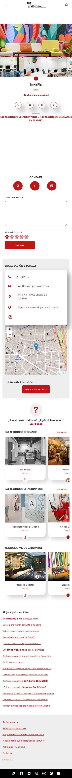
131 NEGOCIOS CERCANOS (56, 117)
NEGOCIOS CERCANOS (36, 389)
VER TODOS (61, 432)
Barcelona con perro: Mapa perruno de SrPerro (27, 668)
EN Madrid (36, 120)
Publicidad (8, 753)
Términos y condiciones (14, 728)
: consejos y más (21, 618)
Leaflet (62, 373)
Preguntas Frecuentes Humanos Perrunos (23, 734)
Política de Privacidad (14, 746)
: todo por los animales (23, 649)
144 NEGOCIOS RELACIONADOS (18, 117)
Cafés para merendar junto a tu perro (22, 624)
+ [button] (10, 329)
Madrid (22, 298)
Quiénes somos (10, 722)
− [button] (10, 334)
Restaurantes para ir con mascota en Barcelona (27, 655)
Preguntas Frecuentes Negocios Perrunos (24, 740)
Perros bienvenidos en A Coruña (19, 637)
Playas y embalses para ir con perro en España (26, 705)
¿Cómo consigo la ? (24, 687)
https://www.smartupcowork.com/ (37, 307)
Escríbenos (36, 424)
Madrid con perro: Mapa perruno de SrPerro (25, 699)
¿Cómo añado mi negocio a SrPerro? (22, 643)
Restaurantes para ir (25, 680)
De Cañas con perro (13, 662)
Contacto (8, 759)
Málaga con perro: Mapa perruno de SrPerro (25, 674)
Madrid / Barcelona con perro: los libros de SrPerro (28, 693)
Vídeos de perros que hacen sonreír (21, 631)
